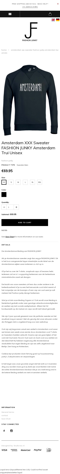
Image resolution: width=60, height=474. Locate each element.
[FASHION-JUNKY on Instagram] (11, 430)
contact (4, 415)
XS (4, 182)
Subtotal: (5, 214)
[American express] (13, 450)
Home (4, 50)
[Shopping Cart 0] (50, 14)
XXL (39, 182)
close (58, 3)
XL (32, 182)
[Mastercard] (25, 450)
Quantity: (5, 202)
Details (6, 245)
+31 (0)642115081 (30, 7)
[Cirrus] (49, 450)
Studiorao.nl (19, 446)
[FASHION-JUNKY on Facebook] (4, 430)
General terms (7, 412)
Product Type (8, 165)
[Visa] (4, 450)
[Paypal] (38, 450)
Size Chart (9, 237)
